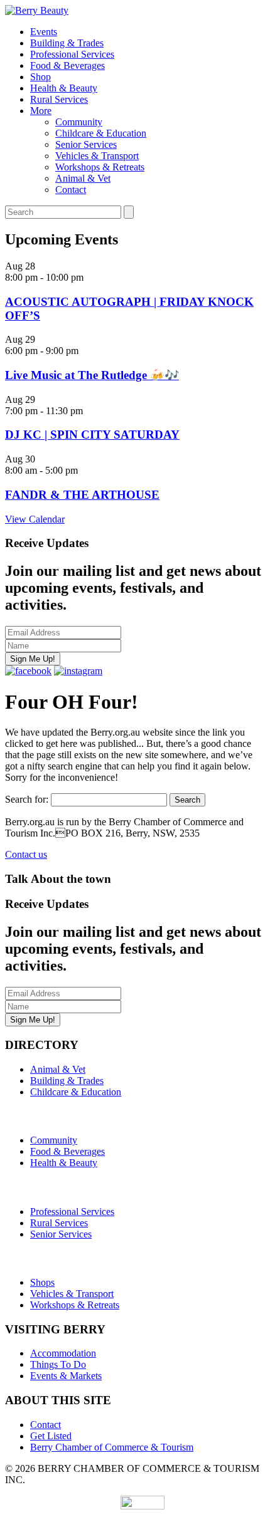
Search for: (26, 799)
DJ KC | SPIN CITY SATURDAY (92, 434)
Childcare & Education (100, 133)
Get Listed (51, 1436)
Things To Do (58, 1364)
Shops (42, 1282)
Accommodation (63, 1353)
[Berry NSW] (36, 10)
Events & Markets (66, 1375)
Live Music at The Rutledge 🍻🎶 (92, 375)
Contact (70, 189)
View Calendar (35, 519)
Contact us (26, 854)
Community (78, 122)
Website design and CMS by (63, 1506)
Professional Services (72, 54)
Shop (40, 76)
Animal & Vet (83, 178)
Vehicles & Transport (97, 155)
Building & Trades (67, 43)
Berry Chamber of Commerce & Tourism (111, 1447)
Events (43, 31)
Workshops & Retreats (99, 167)
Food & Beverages (67, 65)
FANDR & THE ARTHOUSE (82, 494)
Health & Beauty (63, 88)
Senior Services (86, 144)
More (40, 110)
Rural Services (59, 99)
